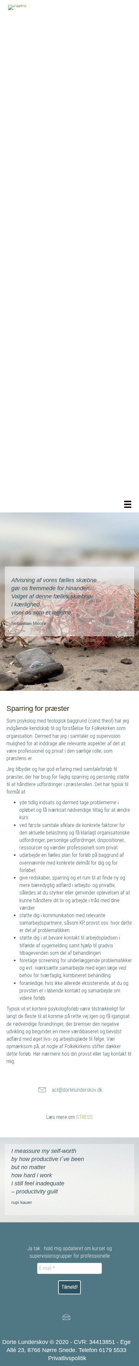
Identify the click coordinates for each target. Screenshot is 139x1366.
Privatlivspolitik (67, 1358)
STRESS (84, 1117)
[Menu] (128, 504)
